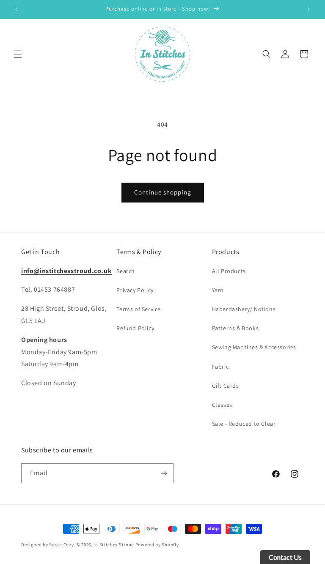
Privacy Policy (134, 290)
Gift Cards (225, 385)
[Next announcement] (308, 9)
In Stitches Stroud (114, 545)
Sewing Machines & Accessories (254, 347)
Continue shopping (162, 192)
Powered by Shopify (157, 545)
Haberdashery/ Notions (244, 309)
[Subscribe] (163, 473)
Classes (222, 404)
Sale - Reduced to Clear (244, 423)
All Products (229, 271)
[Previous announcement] (16, 9)
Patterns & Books (235, 328)
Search (125, 271)
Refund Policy (135, 328)
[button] (17, 54)
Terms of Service (138, 309)
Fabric (220, 366)
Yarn (218, 290)
